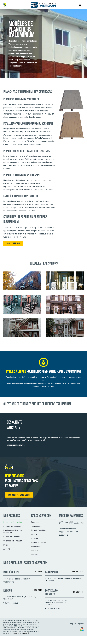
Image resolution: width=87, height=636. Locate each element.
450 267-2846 (36, 590)
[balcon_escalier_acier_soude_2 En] (22, 273)
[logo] (43, 2)
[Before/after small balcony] (22, 296)
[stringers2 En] (65, 320)
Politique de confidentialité (20, 633)
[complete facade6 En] (65, 296)
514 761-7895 (36, 572)
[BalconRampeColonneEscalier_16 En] (65, 273)
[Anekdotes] (81, 630)
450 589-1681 (78, 572)
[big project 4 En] (22, 320)
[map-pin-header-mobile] (4, 3)
